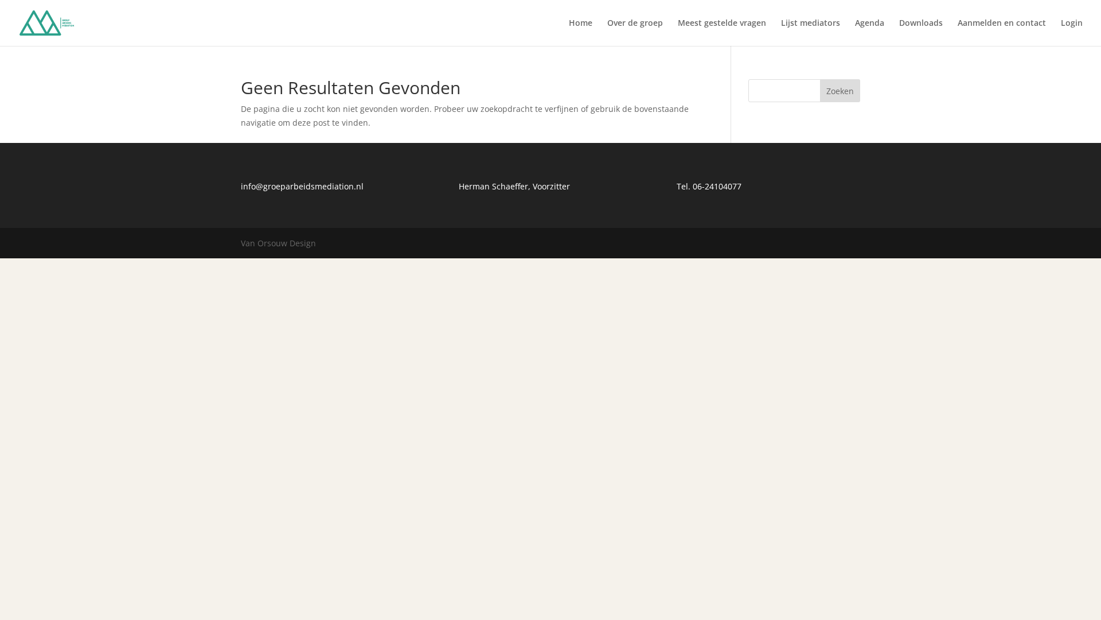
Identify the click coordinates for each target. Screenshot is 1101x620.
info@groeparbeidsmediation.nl (302, 186)
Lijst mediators (810, 23)
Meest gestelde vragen (722, 23)
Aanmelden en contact (1002, 23)
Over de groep (635, 23)
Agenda (869, 23)
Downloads (921, 23)
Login (1072, 23)
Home (580, 23)
